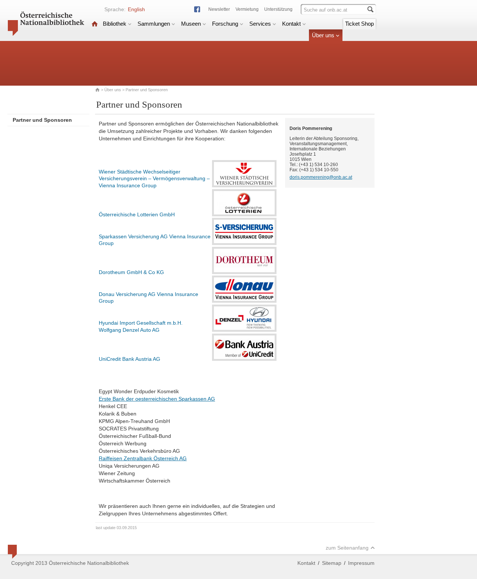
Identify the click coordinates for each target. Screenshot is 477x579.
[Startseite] (94, 23)
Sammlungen (154, 23)
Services (260, 23)
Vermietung (247, 9)
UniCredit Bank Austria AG (129, 359)
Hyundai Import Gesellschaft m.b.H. (141, 323)
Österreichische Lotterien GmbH (137, 214)
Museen (191, 23)
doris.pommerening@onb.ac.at (321, 177)
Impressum (361, 563)
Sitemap (331, 563)
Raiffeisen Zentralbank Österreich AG (143, 458)
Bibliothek (114, 23)
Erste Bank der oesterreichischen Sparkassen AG (157, 399)
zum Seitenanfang (347, 548)
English (136, 9)
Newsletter (219, 9)
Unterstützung (278, 9)
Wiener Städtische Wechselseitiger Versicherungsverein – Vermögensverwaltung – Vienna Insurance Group (154, 178)
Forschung (225, 23)
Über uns (323, 35)
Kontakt (291, 23)
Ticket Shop (359, 23)
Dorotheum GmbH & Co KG (131, 272)
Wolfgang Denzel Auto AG (129, 330)
